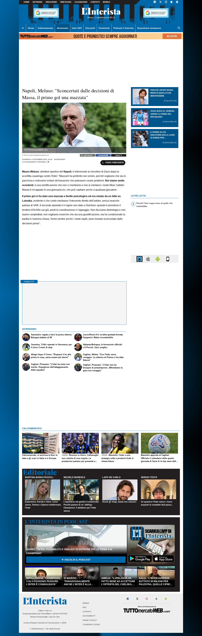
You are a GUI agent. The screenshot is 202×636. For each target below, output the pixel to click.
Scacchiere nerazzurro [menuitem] (149, 28)
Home (26, 2)
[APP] (140, 259)
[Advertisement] (154, 387)
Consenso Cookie (91, 624)
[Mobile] (168, 259)
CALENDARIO (80, 2)
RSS (84, 607)
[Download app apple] (171, 2)
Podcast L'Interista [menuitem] (123, 28)
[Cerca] (179, 28)
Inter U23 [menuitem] (77, 28)
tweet (117, 155)
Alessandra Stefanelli (35, 162)
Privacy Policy (90, 620)
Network (37, 2)
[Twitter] (160, 2)
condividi (102, 155)
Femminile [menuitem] (104, 28)
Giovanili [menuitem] (90, 28)
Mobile (86, 603)
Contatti (87, 612)
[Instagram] (166, 2)
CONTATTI (95, 2)
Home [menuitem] (31, 28)
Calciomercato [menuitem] (45, 28)
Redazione (51, 2)
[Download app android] (177, 2)
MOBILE (106, 2)
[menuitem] (23, 28)
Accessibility (89, 616)
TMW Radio (65, 2)
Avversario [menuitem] (62, 28)
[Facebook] (155, 2)
